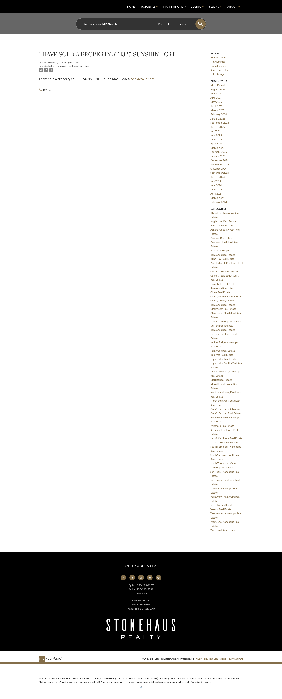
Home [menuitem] (131, 6)
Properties (147, 6)
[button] (123, 577)
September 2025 (219, 122)
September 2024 (219, 172)
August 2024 (217, 176)
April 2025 (216, 143)
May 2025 (216, 139)
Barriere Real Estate (221, 237)
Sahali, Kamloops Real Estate (226, 438)
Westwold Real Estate (222, 530)
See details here (143, 79)
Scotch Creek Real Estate (224, 442)
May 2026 (216, 101)
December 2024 (219, 160)
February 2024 (218, 201)
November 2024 (219, 164)
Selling (214, 6)
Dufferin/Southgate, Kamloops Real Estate (68, 66)
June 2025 (216, 135)
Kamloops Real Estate (222, 350)
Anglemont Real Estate (223, 221)
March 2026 (217, 110)
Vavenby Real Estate (221, 504)
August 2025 (217, 126)
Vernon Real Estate (220, 509)
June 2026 (216, 97)
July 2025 (215, 130)
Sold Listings (217, 74)
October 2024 (218, 168)
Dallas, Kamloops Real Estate (226, 321)
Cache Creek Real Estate (224, 271)
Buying (196, 6)
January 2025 (217, 156)
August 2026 (217, 89)
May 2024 (216, 189)
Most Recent (217, 85)
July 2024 (215, 181)
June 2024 (216, 185)
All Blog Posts (218, 57)
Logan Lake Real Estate (223, 359)
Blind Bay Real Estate (222, 258)
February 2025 (218, 151)
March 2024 (217, 197)
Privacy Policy (202, 658)
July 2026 (215, 93)
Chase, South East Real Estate (226, 296)
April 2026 (216, 105)
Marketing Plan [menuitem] (175, 6)
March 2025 (217, 147)
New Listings (217, 61)
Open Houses (218, 65)
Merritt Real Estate (221, 379)
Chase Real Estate (220, 292)
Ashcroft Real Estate (221, 225)
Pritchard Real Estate (222, 425)
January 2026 (217, 118)
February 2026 (218, 114)
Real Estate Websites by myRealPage (226, 658)
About (232, 6)
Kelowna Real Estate (221, 354)
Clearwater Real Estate (223, 308)
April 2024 (216, 193)
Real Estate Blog (219, 69)
